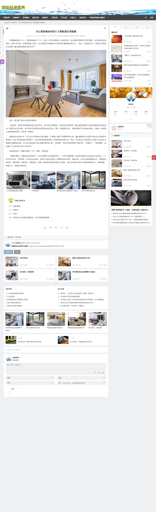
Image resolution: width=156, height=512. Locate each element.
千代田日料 (35, 191)
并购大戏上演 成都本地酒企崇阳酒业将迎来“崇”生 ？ (78, 302)
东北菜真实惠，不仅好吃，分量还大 (72, 306)
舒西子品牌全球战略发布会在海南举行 (136, 65)
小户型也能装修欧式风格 (14, 191)
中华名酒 (64, 17)
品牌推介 (45, 17)
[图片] (103, 373)
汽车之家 (18, 237)
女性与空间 (24, 258)
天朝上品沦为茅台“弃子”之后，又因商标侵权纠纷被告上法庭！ (133, 219)
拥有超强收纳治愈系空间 (76, 328)
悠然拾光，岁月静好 (130, 151)
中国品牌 (6, 17)
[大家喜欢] (125, 27)
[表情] (99, 373)
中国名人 (73, 17)
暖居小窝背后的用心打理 (81, 258)
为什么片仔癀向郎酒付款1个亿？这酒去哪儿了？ (129, 216)
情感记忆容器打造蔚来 (14, 306)
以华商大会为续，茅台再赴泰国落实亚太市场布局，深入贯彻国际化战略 (84, 299)
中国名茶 (54, 17)
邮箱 (60, 378)
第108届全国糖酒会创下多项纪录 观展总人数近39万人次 (131, 223)
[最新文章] (115, 27)
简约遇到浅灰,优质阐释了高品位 (67, 191)
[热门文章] (136, 27)
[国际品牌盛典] (13, 9)
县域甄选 (26, 17)
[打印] (62, 36)
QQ (60, 383)
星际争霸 (14, 206)
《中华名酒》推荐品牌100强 (133, 36)
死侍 (13, 214)
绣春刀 (14, 210)
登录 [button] (151, 17)
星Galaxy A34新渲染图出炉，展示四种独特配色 (29, 217)
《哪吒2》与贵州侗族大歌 (132, 55)
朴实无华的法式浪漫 (130, 180)
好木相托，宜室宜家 (27, 272)
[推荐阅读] (147, 27)
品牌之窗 (35, 17)
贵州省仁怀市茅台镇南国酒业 (70, 296)
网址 (8, 383)
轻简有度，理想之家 (130, 160)
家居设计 (14, 22)
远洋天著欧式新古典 (88, 191)
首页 (7, 22)
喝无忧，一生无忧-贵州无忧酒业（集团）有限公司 (77, 293)
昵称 (8, 378)
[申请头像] (104, 358)
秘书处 (18, 243)
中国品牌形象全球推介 (97, 17)
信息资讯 (82, 17)
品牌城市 (16, 17)
